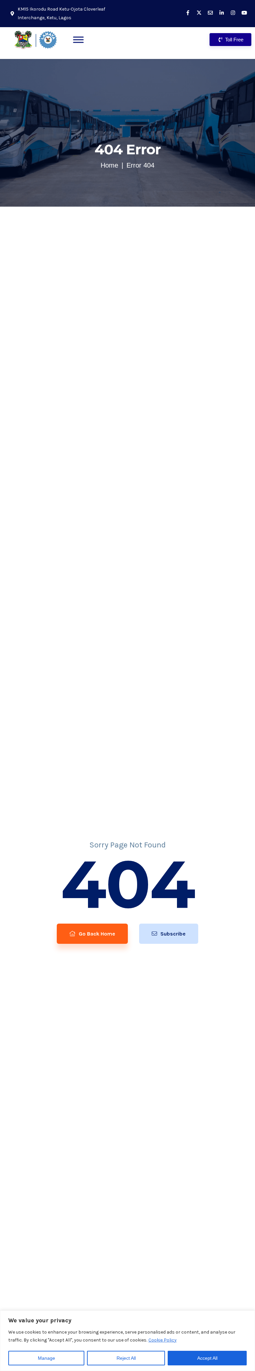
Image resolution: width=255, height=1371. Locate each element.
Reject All (126, 1358)
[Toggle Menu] (78, 39)
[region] (127, 1340)
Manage (46, 1358)
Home (109, 165)
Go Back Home (96, 934)
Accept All (207, 1358)
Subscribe (172, 934)
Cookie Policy (162, 1340)
